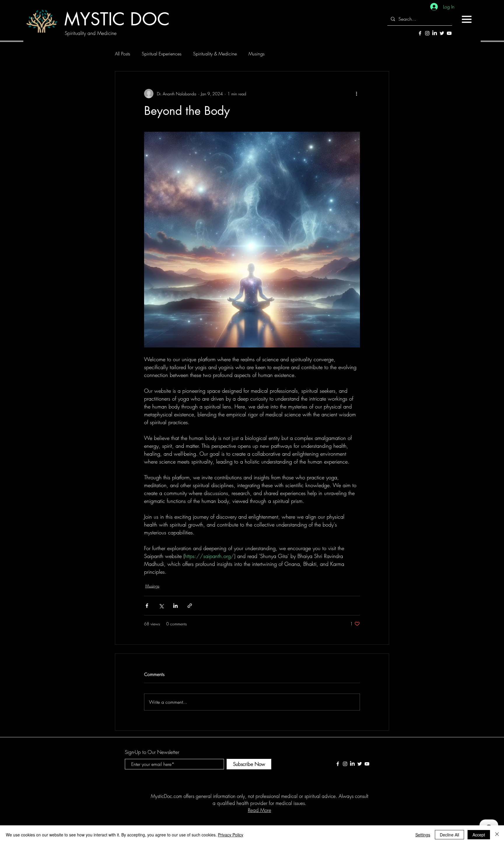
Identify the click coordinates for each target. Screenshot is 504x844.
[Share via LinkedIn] (175, 605)
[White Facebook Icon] (420, 33)
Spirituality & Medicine (215, 53)
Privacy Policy (230, 835)
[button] (466, 19)
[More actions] (356, 93)
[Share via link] (189, 605)
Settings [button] (422, 835)
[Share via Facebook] (147, 605)
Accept (479, 835)
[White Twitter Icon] (442, 33)
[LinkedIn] (435, 33)
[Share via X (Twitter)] (161, 605)
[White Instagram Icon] (427, 33)
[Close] (497, 834)
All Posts (122, 53)
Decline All (449, 835)
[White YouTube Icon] (449, 33)
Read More (259, 810)
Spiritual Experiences (161, 53)
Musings (257, 53)
